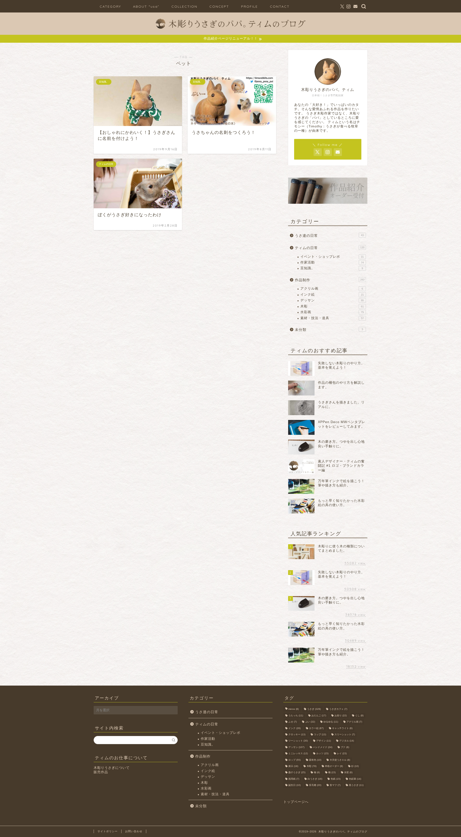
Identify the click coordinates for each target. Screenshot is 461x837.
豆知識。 (331, 268)
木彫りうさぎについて (112, 768)
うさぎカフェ (338, 709)
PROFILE (249, 6)
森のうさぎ (296, 772)
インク (294, 728)
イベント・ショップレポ (332, 256)
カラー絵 (316, 728)
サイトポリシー (107, 831)
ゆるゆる (330, 722)
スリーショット (344, 734)
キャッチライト (342, 728)
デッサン (332, 300)
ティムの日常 (329, 248)
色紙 (335, 778)
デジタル (346, 741)
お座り (340, 715)
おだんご (318, 715)
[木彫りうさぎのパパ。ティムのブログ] (230, 31)
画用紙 (293, 778)
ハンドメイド (322, 747)
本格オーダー (334, 766)
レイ (342, 753)
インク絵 (332, 294)
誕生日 (294, 785)
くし (359, 715)
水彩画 (332, 312)
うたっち (295, 715)
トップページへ (296, 802)
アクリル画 (331, 288)
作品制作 (329, 280)
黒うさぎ (356, 785)
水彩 (348, 772)
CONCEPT (219, 6)
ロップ (294, 760)
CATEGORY (110, 6)
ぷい (310, 722)
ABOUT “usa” (146, 6)
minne (293, 709)
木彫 (332, 306)
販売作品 (101, 772)
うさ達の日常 (329, 235)
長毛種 (315, 785)
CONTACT (280, 6)
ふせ (292, 722)
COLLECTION (184, 6)
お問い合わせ (133, 831)
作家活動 (332, 262)
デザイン (323, 741)
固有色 (315, 760)
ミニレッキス (298, 753)
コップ (320, 734)
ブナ (345, 747)
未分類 (329, 330)
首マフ (335, 785)
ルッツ (322, 753)
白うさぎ (315, 778)
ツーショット (298, 741)
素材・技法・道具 (332, 318)
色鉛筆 (355, 778)
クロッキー (296, 734)
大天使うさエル (340, 760)
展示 (293, 766)
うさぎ (314, 709)
